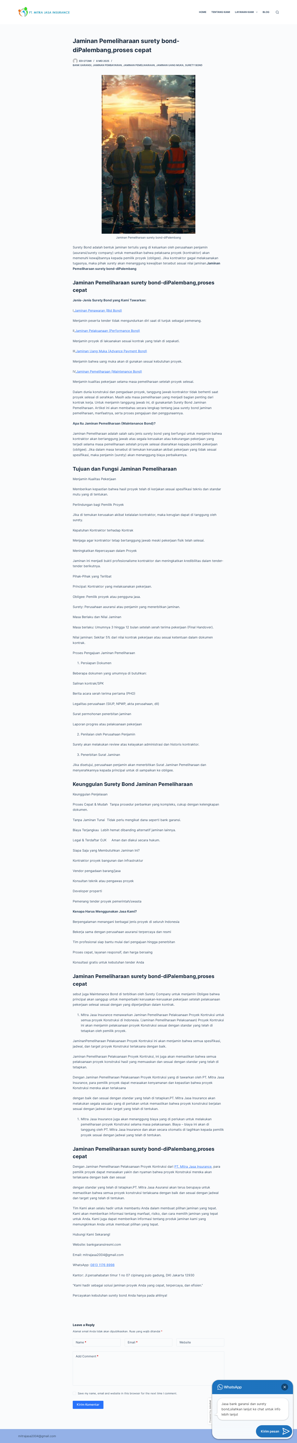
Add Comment (87, 1356)
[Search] (277, 12)
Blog (266, 12)
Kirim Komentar (88, 1404)
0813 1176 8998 (102, 1265)
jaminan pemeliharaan (139, 65)
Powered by (210, 1411)
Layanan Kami (244, 12)
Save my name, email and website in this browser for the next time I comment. (127, 1393)
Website (185, 1342)
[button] (284, 1387)
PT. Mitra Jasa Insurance (193, 1166)
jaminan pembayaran (107, 65)
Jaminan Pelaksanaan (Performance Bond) (107, 331)
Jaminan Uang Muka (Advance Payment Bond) (111, 351)
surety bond (193, 65)
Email (133, 1342)
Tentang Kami (220, 12)
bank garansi (82, 65)
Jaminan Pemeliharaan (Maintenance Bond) (109, 371)
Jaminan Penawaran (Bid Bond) (98, 310)
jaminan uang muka (170, 65)
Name (81, 1342)
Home (202, 12)
